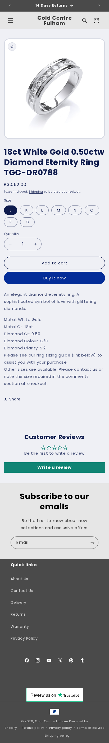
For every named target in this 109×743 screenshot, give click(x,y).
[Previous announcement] (10, 6)
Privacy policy (60, 728)
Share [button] (15, 399)
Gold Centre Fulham (51, 721)
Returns (18, 614)
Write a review (54, 467)
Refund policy (33, 728)
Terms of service (90, 728)
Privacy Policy (24, 638)
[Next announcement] (99, 6)
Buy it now (54, 278)
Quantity (11, 233)
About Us (19, 578)
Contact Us (22, 590)
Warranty (20, 626)
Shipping (36, 192)
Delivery (18, 602)
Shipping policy (57, 736)
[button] (10, 20)
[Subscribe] (92, 542)
